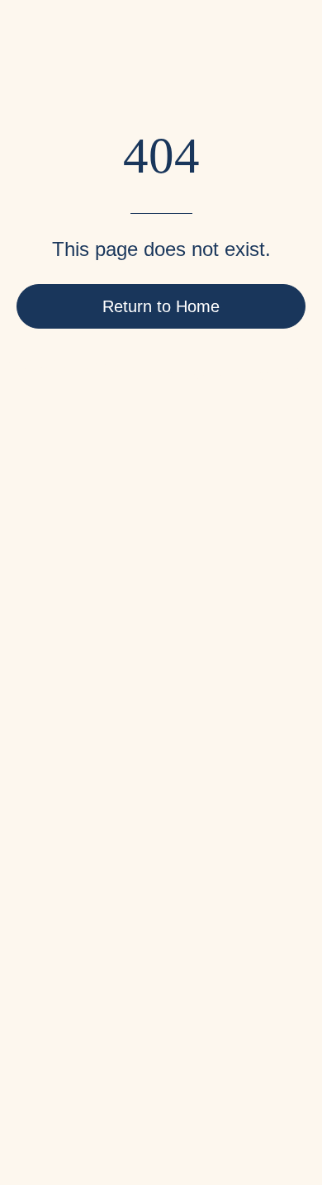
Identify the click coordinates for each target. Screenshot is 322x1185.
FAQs (33, 804)
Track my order (60, 831)
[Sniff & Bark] (70, 58)
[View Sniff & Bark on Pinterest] (79, 1038)
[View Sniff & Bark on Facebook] (33, 1038)
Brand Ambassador (73, 777)
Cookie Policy (57, 940)
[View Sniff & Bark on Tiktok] (217, 1038)
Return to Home (161, 306)
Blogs (33, 722)
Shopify (186, 1087)
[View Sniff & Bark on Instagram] (125, 1038)
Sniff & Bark (81, 1087)
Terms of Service (65, 886)
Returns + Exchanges (80, 858)
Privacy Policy (58, 913)
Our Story (44, 695)
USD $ (32, 1002)
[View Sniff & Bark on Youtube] (171, 1038)
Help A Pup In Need (74, 749)
